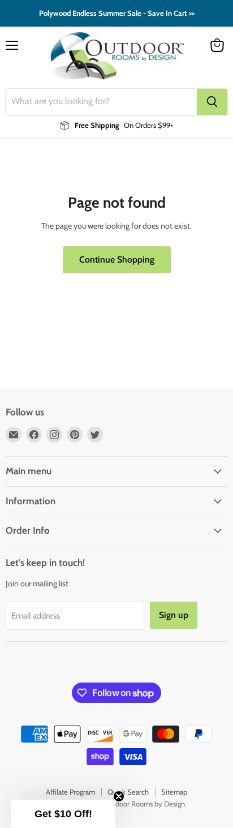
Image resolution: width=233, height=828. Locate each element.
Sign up (173, 615)
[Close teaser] (118, 796)
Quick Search (128, 791)
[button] (63, 814)
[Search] (212, 102)
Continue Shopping (116, 259)
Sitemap (174, 791)
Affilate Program (70, 791)
